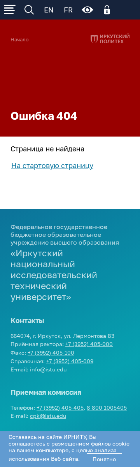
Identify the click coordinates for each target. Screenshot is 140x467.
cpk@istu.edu (48, 415)
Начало (19, 40)
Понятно (104, 459)
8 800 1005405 (107, 407)
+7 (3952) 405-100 (51, 352)
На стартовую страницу (52, 165)
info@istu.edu (48, 369)
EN (49, 9)
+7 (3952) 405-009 (69, 361)
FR (68, 9)
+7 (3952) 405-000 (89, 344)
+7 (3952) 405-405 (60, 407)
